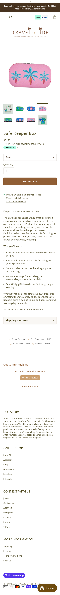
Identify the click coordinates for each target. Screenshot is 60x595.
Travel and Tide (16, 584)
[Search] (10, 17)
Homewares (9, 469)
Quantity (8, 164)
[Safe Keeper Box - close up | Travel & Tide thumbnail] (42, 109)
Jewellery (7, 474)
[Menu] (5, 17)
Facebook (8, 517)
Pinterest (7, 522)
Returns (7, 551)
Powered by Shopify (32, 584)
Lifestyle (7, 479)
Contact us (8, 503)
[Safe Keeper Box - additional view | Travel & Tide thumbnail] (8, 120)
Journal (6, 498)
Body (5, 464)
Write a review (30, 377)
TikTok (6, 527)
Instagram (8, 512)
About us (7, 508)
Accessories (9, 460)
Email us (7, 560)
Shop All (7, 455)
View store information (16, 202)
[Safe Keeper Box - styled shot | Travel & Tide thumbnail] (31, 109)
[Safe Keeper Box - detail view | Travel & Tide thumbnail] (20, 109)
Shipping (7, 546)
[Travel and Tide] (30, 32)
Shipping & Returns (30, 320)
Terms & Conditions (12, 556)
